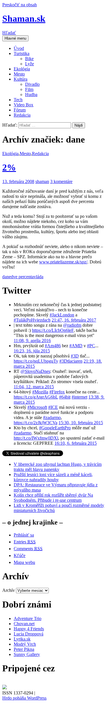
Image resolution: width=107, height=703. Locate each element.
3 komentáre (61, 181)
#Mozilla (40, 391)
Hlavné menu (15, 38)
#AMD (75, 345)
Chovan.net (24, 623)
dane (6, 276)
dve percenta (22, 276)
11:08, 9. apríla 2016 (32, 340)
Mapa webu (24, 562)
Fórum (20, 109)
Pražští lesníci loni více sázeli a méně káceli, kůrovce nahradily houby (53, 477)
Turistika (21, 53)
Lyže (29, 63)
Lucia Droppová (28, 633)
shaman (42, 181)
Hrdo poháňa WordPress (24, 698)
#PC (91, 345)
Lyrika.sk (22, 639)
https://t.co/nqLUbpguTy (36, 361)
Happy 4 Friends (29, 628)
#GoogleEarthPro (55, 427)
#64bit (64, 397)
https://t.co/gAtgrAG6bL (36, 397)
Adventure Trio (27, 618)
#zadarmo (52, 417)
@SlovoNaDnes (35, 371)
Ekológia (22, 68)
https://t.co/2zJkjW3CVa (35, 422)
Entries (25, 541)
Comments (28, 548)
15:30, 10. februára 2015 (80, 422)
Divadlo (32, 84)
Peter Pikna (24, 649)
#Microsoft (37, 407)
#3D (75, 355)
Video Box (23, 104)
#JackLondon (62, 314)
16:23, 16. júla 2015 (32, 350)
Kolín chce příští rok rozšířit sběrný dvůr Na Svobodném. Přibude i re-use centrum (53, 498)
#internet (79, 397)
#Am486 (53, 345)
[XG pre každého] (4, 687)
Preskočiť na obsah (19, 4)
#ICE (53, 407)
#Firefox (57, 391)
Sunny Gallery (27, 654)
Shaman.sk (23, 18)
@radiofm (72, 325)
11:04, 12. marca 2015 (34, 386)
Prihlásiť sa (24, 535)
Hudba (31, 94)
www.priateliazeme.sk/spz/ (63, 261)
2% (9, 167)
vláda (38, 276)
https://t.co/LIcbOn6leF (53, 330)
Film (29, 89)
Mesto (19, 74)
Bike (29, 58)
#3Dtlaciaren (70, 361)
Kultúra (20, 79)
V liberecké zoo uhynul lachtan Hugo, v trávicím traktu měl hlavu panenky (58, 467)
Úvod (19, 48)
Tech (18, 99)
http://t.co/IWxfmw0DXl (36, 438)
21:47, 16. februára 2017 (74, 320)
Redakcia (22, 115)
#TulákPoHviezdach (32, 320)
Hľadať (9, 32)
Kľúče (19, 555)
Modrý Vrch (25, 644)
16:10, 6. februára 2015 (75, 443)
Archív (8, 590)
